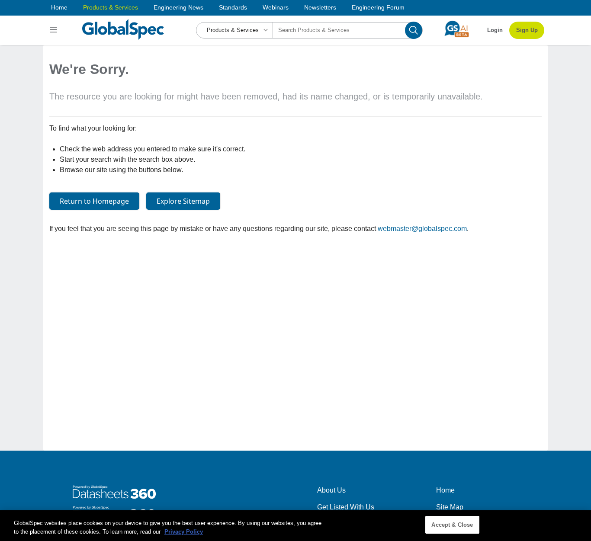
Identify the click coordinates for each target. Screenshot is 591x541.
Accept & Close (452, 525)
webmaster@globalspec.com (422, 228)
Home (59, 7)
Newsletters (320, 7)
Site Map (449, 507)
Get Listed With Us (345, 507)
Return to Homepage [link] (94, 201)
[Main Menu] (55, 30)
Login (495, 30)
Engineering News (178, 7)
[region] (295, 525)
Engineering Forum (378, 7)
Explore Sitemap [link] (183, 201)
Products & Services (110, 7)
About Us (331, 490)
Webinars (276, 7)
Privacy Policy (183, 531)
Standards (233, 7)
